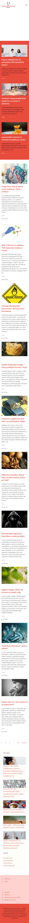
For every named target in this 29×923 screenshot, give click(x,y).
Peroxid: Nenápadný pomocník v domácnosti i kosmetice (13, 308)
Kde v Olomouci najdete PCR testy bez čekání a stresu (12, 247)
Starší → (24, 742)
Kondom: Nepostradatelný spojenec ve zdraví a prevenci (14, 101)
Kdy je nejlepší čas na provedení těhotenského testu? (13, 62)
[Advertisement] (14, 23)
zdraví (3, 78)
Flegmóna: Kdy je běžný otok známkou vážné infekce (12, 189)
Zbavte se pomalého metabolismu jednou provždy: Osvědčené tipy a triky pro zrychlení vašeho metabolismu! (13, 771)
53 (18, 742)
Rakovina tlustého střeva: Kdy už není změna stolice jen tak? (13, 477)
